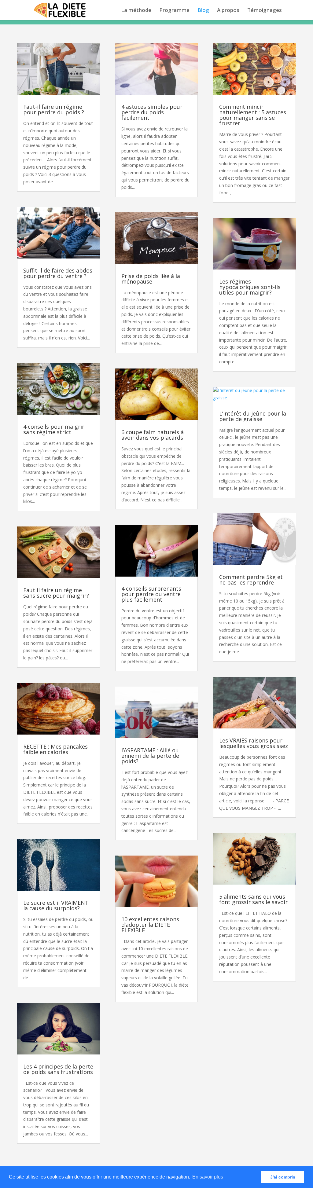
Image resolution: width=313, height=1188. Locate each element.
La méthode (136, 10)
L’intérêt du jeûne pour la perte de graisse (252, 416)
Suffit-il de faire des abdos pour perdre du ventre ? (57, 273)
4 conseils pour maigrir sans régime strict (53, 429)
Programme (174, 10)
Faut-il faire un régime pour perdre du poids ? (53, 109)
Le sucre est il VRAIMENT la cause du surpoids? (56, 905)
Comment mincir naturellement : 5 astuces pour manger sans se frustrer (252, 115)
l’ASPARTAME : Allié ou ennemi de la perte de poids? (150, 755)
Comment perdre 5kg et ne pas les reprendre (251, 579)
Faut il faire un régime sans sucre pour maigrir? (56, 592)
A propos (228, 10)
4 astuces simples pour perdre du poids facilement (151, 112)
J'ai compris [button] (282, 1177)
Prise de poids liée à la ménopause (150, 278)
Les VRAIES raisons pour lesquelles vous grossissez (253, 743)
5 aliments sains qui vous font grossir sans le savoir (253, 899)
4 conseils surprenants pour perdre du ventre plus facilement (151, 594)
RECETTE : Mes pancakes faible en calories (55, 749)
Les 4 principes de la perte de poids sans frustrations (58, 1069)
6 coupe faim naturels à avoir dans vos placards (152, 434)
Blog (203, 10)
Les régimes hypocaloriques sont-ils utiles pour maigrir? (250, 287)
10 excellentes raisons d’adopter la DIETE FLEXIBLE (150, 924)
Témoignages (264, 10)
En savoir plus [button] (207, 1176)
